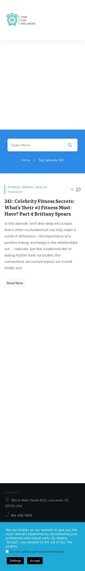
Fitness (14, 187)
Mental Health (34, 187)
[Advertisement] (42, 84)
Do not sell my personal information (37, 551)
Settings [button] (15, 560)
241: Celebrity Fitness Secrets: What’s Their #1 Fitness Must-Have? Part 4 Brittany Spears (40, 207)
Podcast (15, 192)
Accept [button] (35, 560)
